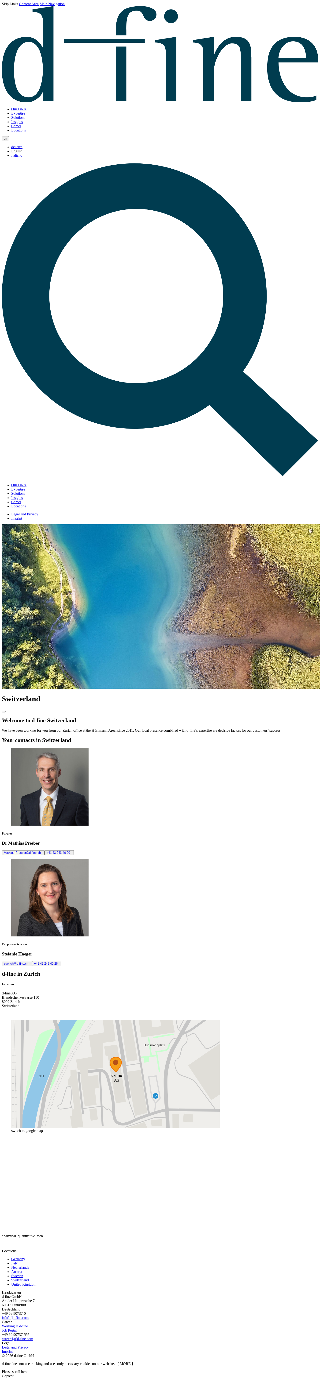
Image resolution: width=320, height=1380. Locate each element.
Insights (17, 122)
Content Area (29, 4)
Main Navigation (52, 4)
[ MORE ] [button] (125, 1364)
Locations (18, 130)
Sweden (17, 1276)
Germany (18, 1259)
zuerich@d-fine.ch (16, 963)
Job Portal (9, 1330)
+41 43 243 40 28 (46, 963)
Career (16, 126)
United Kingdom (23, 1284)
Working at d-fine (15, 1326)
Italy (14, 1263)
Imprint (16, 518)
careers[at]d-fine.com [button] (17, 1339)
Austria (16, 1272)
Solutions (18, 118)
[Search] (160, 477)
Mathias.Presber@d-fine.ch (22, 852)
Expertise (18, 113)
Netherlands (20, 1267)
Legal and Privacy (24, 514)
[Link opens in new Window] (7, 1247)
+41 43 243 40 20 (58, 852)
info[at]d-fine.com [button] (15, 1318)
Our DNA (18, 109)
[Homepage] (160, 101)
